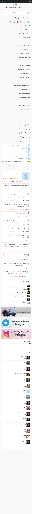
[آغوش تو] (28, 431)
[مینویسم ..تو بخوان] (28, 425)
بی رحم (24, 390)
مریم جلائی (25, 204)
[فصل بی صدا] (28, 357)
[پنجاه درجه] (28, 436)
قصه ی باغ (24, 441)
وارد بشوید (11, 181)
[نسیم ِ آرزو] (28, 403)
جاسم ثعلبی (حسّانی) (23, 255)
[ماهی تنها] (28, 397)
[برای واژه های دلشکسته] (28, 414)
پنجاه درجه (24, 435)
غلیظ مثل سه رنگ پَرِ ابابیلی (20, 373)
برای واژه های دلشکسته (21, 413)
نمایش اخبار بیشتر (5, 447)
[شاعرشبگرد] (28, 386)
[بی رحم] (28, 391)
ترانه (28, 169)
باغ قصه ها (24, 155)
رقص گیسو (24, 152)
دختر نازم (24, 407)
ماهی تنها (24, 396)
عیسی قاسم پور (15, 173)
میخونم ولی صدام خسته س (20, 368)
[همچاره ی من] (28, 419)
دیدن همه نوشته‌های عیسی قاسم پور (10, 178)
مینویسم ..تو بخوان (22, 424)
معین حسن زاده (23, 271)
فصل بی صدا (23, 356)
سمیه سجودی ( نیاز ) (23, 263)
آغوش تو (24, 429)
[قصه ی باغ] (28, 442)
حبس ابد (24, 362)
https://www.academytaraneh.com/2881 (12, 161)
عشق (25, 379)
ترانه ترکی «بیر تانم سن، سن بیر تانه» (18, 145)
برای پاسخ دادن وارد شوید (14, 190)
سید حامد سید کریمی (23, 220)
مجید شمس (24, 244)
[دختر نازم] (28, 408)
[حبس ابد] (28, 363)
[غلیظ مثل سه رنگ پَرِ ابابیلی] (28, 374)
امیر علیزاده (25, 194)
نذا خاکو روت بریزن (22, 158)
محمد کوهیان (24, 185)
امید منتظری (24, 213)
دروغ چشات (24, 148)
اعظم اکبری (25, 228)
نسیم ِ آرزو (24, 401)
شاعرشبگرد (24, 384)
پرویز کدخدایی (24, 235)
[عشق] (28, 380)
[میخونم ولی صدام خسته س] (28, 369)
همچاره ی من (23, 418)
